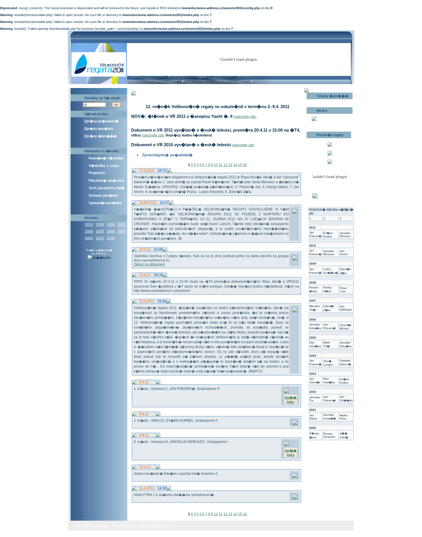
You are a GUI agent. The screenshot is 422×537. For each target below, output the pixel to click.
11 (220, 165)
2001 (100, 238)
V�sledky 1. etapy (104, 166)
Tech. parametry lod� (107, 188)
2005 (100, 231)
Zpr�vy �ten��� (100, 136)
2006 (89, 231)
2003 (122, 231)
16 (245, 165)
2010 (89, 224)
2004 (111, 231)
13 (230, 165)
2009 (100, 224)
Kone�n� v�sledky (106, 158)
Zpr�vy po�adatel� (101, 121)
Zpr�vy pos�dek (98, 129)
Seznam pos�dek (103, 196)
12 (225, 165)
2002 (89, 238)
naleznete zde (245, 117)
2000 (111, 238)
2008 (111, 224)
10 (216, 165)
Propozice (97, 173)
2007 (122, 224)
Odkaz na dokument (149, 264)
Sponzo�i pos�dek (105, 203)
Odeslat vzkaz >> (325, 101)
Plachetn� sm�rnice (106, 181)
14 (235, 165)
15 (240, 165)
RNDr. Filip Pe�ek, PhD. (154, 526)
